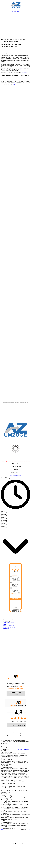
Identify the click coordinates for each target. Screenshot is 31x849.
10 (27, 829)
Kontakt (21, 68)
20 (29, 829)
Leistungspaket (24, 72)
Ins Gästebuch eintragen (24, 749)
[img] (15, 5)
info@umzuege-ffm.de (15, 475)
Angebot (15, 84)
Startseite (16, 11)
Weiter (2, 829)
